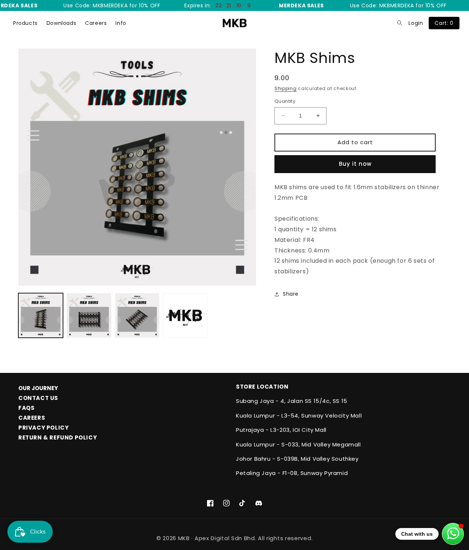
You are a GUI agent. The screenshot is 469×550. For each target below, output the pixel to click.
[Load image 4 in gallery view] (185, 315)
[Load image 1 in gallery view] (40, 315)
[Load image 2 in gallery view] (89, 315)
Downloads (61, 23)
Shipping (285, 88)
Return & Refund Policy (57, 437)
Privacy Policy (43, 427)
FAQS (26, 408)
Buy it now (355, 164)
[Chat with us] (453, 534)
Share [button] (291, 294)
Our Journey (38, 388)
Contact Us (38, 398)
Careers (96, 23)
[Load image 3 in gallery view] (137, 315)
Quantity (284, 101)
